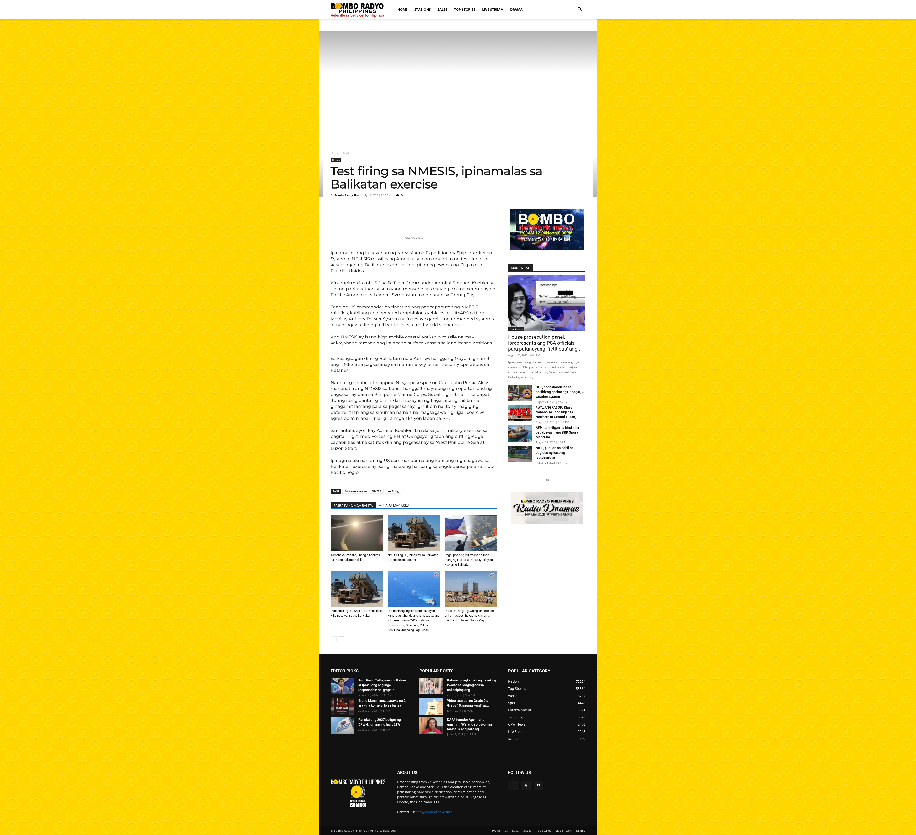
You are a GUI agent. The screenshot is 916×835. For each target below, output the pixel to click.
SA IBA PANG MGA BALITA (353, 505)
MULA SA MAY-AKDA (394, 505)
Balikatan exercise (355, 491)
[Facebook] (513, 785)
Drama (516, 9)
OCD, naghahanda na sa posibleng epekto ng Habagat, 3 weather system (560, 392)
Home (335, 153)
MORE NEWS (520, 268)
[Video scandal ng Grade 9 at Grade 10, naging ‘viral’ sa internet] (431, 706)
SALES (442, 9)
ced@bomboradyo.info (434, 812)
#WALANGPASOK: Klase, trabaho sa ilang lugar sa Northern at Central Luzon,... (557, 412)
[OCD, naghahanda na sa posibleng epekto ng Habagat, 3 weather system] (520, 393)
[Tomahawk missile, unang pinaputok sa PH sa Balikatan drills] (357, 533)
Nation (336, 160)
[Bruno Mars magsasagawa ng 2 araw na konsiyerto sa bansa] (342, 706)
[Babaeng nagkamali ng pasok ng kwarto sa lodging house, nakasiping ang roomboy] (431, 686)
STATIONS (422, 9)
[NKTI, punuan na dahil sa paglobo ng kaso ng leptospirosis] (520, 454)
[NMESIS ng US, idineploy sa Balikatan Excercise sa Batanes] (414, 533)
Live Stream (493, 9)
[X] (526, 785)
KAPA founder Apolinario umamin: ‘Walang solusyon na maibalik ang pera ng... (469, 724)
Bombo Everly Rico (347, 195)
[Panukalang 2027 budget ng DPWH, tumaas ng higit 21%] (342, 725)
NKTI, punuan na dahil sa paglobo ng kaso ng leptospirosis (554, 452)
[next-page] (341, 639)
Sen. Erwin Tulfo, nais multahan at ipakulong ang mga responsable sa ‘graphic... (382, 685)
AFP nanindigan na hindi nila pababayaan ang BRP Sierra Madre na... (557, 432)
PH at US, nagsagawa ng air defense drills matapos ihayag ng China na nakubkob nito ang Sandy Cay (469, 615)
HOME (402, 9)
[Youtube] (538, 785)
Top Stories (464, 9)
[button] (579, 10)
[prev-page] (334, 639)
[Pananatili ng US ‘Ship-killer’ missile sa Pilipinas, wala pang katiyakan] (357, 589)
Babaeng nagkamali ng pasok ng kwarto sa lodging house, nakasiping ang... (471, 685)
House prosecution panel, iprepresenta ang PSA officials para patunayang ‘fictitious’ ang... (545, 343)
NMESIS (376, 491)
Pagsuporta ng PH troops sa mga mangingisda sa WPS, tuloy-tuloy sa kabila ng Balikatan (469, 559)
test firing (393, 491)
